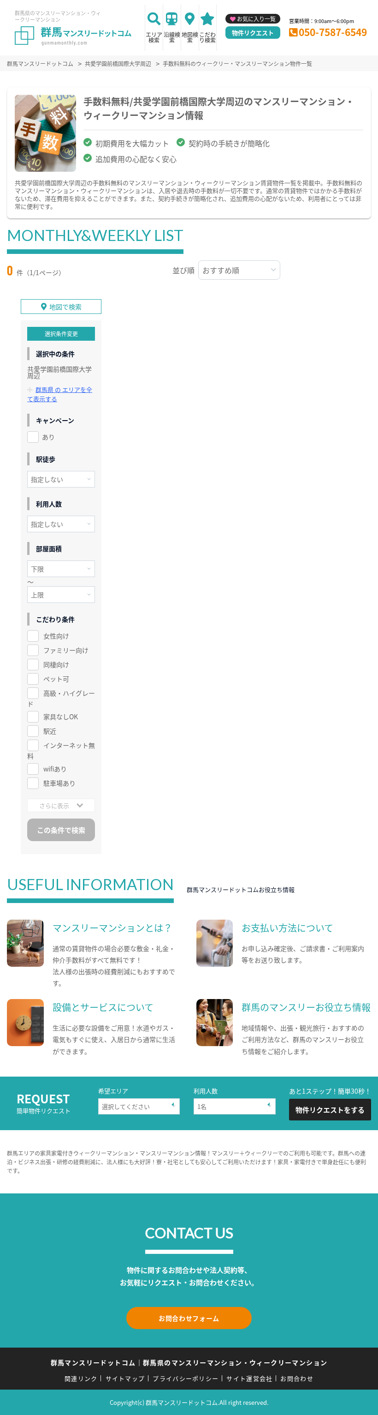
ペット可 (56, 678)
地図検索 (190, 37)
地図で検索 (65, 306)
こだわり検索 (207, 37)
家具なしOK (60, 716)
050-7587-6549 (333, 32)
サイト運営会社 (249, 1378)
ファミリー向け (66, 650)
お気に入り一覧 (256, 19)
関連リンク (81, 1378)
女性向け (56, 635)
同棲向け (56, 664)
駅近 (49, 730)
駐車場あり (59, 783)
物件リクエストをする (330, 1109)
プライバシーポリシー (186, 1378)
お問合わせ (296, 1378)
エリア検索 (154, 37)
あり (48, 436)
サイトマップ (125, 1378)
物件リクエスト (253, 32)
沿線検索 (172, 37)
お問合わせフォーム (189, 1318)
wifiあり (55, 768)
